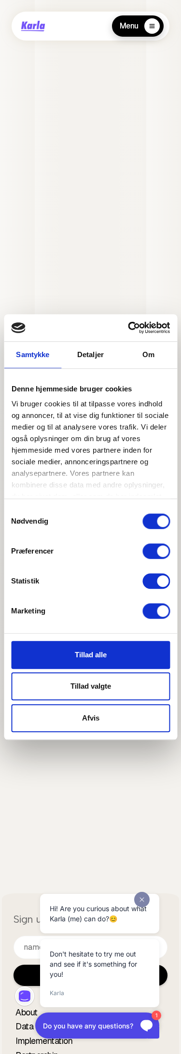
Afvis (90, 718)
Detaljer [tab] (90, 354)
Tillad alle (91, 655)
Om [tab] (148, 354)
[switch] (156, 551)
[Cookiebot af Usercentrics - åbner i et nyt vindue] (129, 327)
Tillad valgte (90, 686)
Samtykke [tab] (32, 354)
